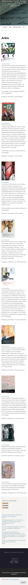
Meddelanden (17, 27)
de (19, 3)
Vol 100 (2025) (5, 64)
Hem (2, 30)
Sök (26, 3)
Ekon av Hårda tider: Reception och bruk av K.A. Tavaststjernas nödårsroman (13, 527)
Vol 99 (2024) (5, 123)
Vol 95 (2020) (5, 346)
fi (17, 3)
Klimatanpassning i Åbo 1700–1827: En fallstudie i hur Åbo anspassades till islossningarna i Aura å (12, 521)
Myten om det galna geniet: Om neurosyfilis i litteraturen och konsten (13, 540)
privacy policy (15, 579)
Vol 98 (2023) (5, 182)
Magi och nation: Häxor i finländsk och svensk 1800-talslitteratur (12, 515)
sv (22, 3)
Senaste (5, 27)
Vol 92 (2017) (5, 482)
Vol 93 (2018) (5, 445)
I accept (23, 582)
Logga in (24, 1)
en (15, 3)
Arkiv (10, 27)
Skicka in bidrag (7, 1)
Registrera (16, 1)
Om (24, 27)
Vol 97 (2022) (5, 240)
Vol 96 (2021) (5, 288)
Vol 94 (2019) (5, 396)
